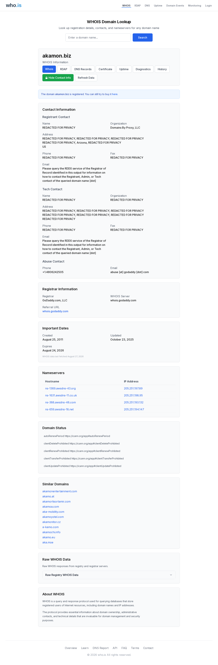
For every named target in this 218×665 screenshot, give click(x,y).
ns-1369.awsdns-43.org (60, 388)
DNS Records (82, 69)
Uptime (158, 5)
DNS (147, 5)
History (162, 69)
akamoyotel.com (53, 517)
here (115, 94)
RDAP (138, 5)
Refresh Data (86, 77)
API (115, 648)
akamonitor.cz (51, 522)
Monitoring (194, 5)
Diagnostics (143, 69)
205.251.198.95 (133, 395)
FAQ (124, 648)
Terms (135, 648)
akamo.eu (48, 537)
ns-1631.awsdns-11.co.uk (61, 395)
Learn (85, 648)
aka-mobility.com (53, 511)
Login (208, 5)
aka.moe (47, 542)
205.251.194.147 (134, 409)
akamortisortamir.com (56, 501)
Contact (148, 648)
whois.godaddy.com (55, 311)
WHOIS (126, 5)
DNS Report (100, 648)
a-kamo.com (50, 527)
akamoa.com (50, 506)
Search (142, 37)
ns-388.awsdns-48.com (60, 402)
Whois (49, 69)
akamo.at (48, 496)
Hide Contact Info (60, 77)
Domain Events (175, 5)
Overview (71, 648)
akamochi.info (51, 532)
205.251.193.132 (133, 402)
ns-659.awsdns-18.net (59, 409)
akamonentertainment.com (59, 491)
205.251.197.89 (133, 388)
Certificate (105, 69)
